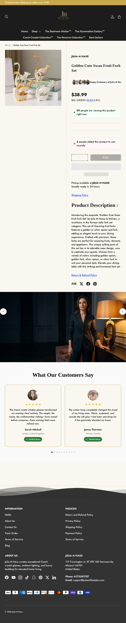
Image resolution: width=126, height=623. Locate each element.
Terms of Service (14, 539)
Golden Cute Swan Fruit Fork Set (26, 45)
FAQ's (8, 515)
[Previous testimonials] (3, 311)
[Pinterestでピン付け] (95, 283)
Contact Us (11, 527)
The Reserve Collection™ (71, 37)
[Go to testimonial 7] (66, 452)
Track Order (11, 533)
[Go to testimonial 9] (71, 452)
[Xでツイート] (81, 283)
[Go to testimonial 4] (59, 452)
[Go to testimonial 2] (54, 452)
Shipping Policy (79, 195)
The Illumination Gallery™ (90, 31)
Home (24, 31)
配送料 (90, 100)
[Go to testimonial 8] (69, 452)
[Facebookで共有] (88, 283)
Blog (7, 545)
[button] (96, 166)
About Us (10, 521)
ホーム (7, 45)
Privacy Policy (73, 521)
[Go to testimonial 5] (61, 452)
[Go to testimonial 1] (52, 452)
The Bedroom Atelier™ (58, 31)
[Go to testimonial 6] (64, 452)
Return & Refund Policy (84, 275)
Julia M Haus (17, 611)
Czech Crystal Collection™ (38, 37)
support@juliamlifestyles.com (88, 580)
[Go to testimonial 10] (74, 452)
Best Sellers (96, 37)
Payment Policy (73, 533)
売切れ (105, 157)
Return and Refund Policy (79, 515)
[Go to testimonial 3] (56, 452)
